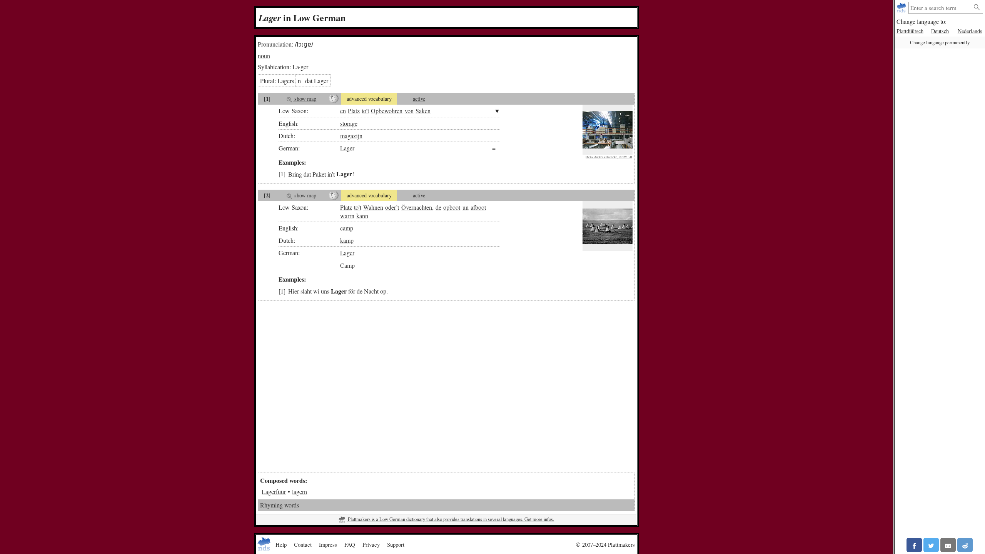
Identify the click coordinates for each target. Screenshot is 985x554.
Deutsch (940, 31)
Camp (347, 265)
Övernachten (416, 207)
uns (325, 291)
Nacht (371, 291)
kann (362, 216)
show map (304, 98)
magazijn (351, 136)
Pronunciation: (275, 44)
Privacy (371, 544)
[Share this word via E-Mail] (948, 545)
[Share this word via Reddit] (965, 545)
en (343, 111)
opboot (451, 207)
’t (367, 111)
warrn (347, 216)
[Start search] (977, 7)
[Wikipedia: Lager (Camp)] (333, 195)
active (419, 98)
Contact (303, 544)
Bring (295, 174)
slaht (306, 291)
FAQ (349, 544)
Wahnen (373, 207)
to (364, 111)
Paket (319, 174)
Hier (293, 291)
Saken (423, 111)
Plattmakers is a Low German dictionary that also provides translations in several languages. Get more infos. (450, 519)
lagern (299, 491)
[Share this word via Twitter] (931, 545)
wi (316, 291)
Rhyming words (279, 505)
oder (390, 207)
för (351, 291)
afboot (478, 207)
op (383, 291)
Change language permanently (940, 42)
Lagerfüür (274, 491)
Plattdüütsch (910, 31)
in (329, 174)
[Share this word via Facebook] (914, 545)
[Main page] (902, 8)
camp (346, 228)
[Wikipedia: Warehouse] (333, 99)
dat (307, 174)
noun (264, 56)
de (438, 207)
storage (348, 123)
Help (281, 544)
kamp (347, 240)
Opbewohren (386, 111)
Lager (347, 148)
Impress (328, 544)
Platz (354, 111)
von (409, 111)
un (465, 207)
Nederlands (970, 31)
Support (395, 544)
